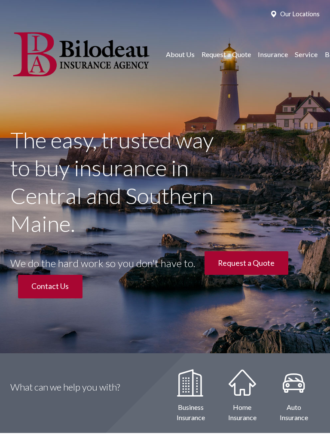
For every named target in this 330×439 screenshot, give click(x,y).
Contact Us (50, 286)
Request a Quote (226, 54)
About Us (180, 54)
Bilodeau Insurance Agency (80, 54)
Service (306, 54)
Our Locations (300, 14)
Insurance (273, 54)
